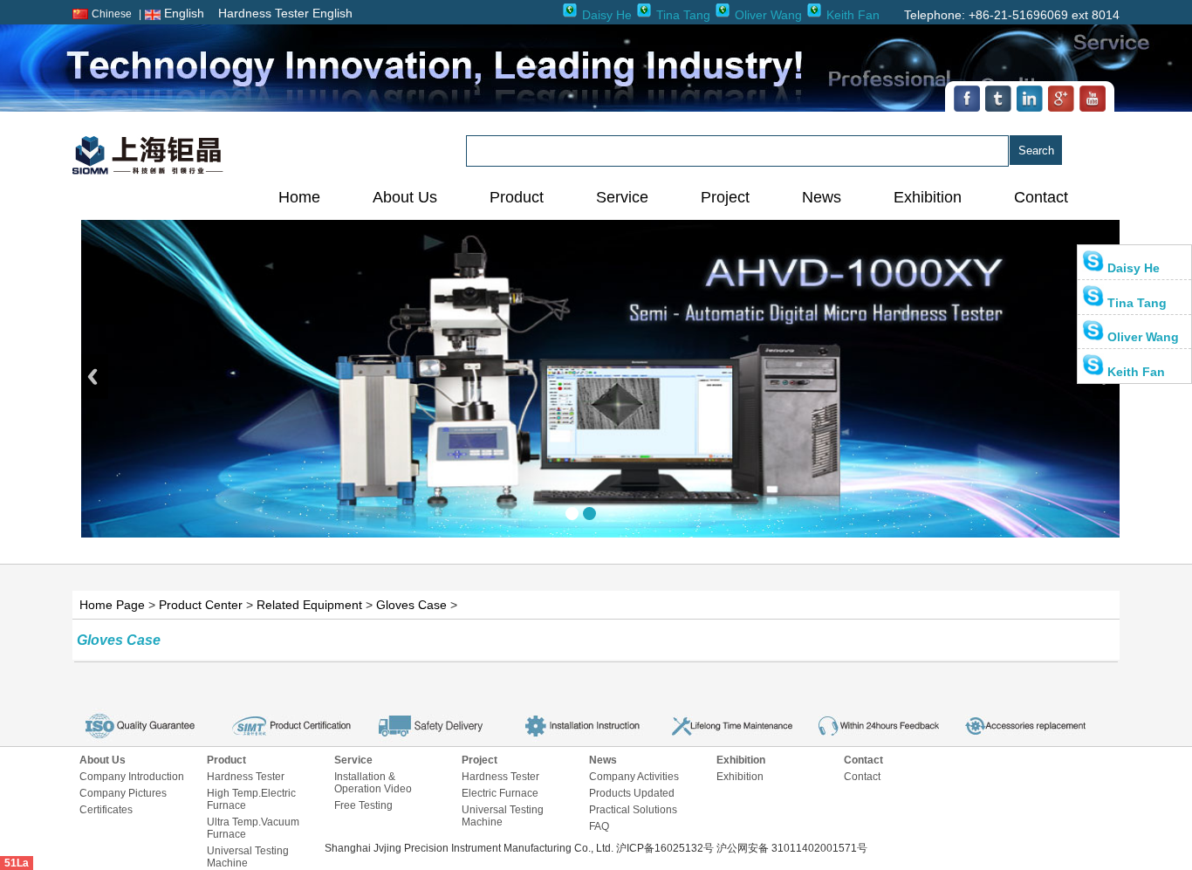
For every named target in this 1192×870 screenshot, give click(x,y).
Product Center (201, 605)
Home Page (112, 605)
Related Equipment (309, 605)
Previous (94, 376)
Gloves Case (411, 605)
